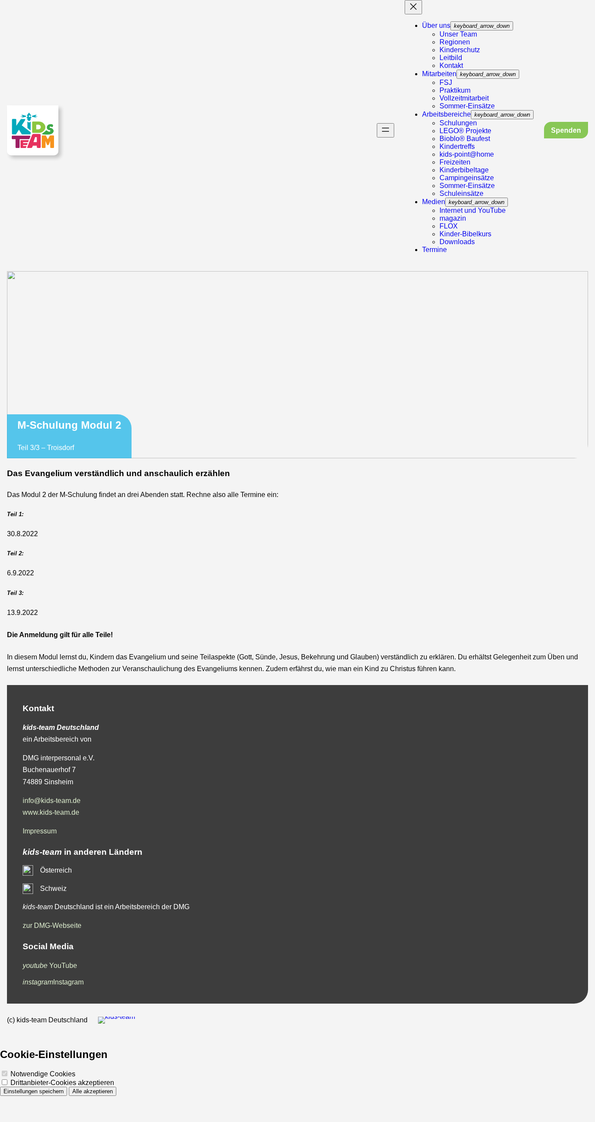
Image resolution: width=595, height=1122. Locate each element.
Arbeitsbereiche (446, 114)
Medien (433, 201)
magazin (452, 218)
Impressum (40, 831)
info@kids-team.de (52, 800)
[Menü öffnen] (385, 130)
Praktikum (454, 90)
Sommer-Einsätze (467, 106)
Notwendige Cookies (42, 1074)
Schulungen (458, 123)
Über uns (436, 25)
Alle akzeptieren (92, 1091)
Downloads (457, 241)
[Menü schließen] (413, 7)
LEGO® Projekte (465, 130)
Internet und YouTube (472, 210)
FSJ (445, 82)
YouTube (50, 965)
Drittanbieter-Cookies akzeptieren (61, 1082)
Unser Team (458, 34)
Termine (434, 249)
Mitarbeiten (439, 73)
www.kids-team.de (51, 812)
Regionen (454, 42)
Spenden (566, 130)
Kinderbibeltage (464, 170)
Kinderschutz (459, 50)
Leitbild (450, 57)
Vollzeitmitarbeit (464, 98)
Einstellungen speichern (33, 1091)
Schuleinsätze (461, 193)
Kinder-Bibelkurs (465, 234)
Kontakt (451, 65)
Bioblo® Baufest (464, 138)
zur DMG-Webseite (52, 925)
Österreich (56, 870)
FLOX (448, 226)
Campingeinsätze (466, 177)
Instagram (53, 982)
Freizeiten (454, 162)
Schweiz (53, 888)
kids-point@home (466, 154)
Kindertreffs (457, 146)
